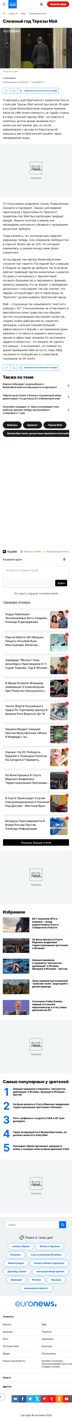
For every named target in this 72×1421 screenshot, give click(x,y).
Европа (7, 1324)
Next (5, 1338)
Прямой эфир (58, 4)
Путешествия (11, 1346)
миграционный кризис (50, 1271)
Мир (23, 14)
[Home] (4, 13)
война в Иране (21, 1246)
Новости (13, 14)
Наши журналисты (14, 1360)
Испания (15, 1254)
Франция (16, 1279)
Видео (6, 1353)
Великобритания (38, 14)
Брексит (32, 424)
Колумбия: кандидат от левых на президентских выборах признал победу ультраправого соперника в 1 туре (31, 409)
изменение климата (36, 1288)
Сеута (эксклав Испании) (46, 1254)
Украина (56, 1279)
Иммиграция (16, 1263)
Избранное (14, 912)
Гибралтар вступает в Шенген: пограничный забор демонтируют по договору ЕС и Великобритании (32, 397)
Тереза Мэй (55, 424)
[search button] (62, 1224)
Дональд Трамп (17, 1271)
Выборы (12, 424)
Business (8, 1331)
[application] (36, 48)
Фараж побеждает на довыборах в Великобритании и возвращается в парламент (30, 385)
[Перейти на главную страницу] (12, 4)
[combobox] (36, 1224)
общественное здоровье (49, 1263)
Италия (36, 1279)
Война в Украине (50, 1246)
